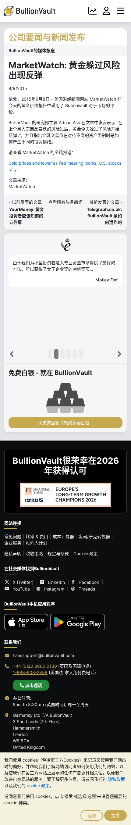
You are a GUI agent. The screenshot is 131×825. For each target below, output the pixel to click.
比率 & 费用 (37, 536)
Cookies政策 (85, 553)
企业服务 (12, 542)
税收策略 (34, 553)
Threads (87, 588)
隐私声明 (12, 553)
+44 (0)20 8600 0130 (35, 666)
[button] (12, 354)
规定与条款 (58, 553)
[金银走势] (92, 11)
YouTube (21, 588)
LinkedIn (56, 582)
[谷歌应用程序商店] (77, 622)
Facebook (89, 582)
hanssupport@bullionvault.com (43, 655)
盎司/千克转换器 (94, 536)
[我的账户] (106, 11)
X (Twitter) (23, 582)
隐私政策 (116, 779)
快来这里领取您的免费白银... (65, 422)
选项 (91, 815)
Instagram (54, 588)
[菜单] (120, 11)
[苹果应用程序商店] (26, 622)
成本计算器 (63, 536)
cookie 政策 (38, 785)
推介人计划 (36, 542)
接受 (115, 815)
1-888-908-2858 (30, 672)
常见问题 (12, 536)
